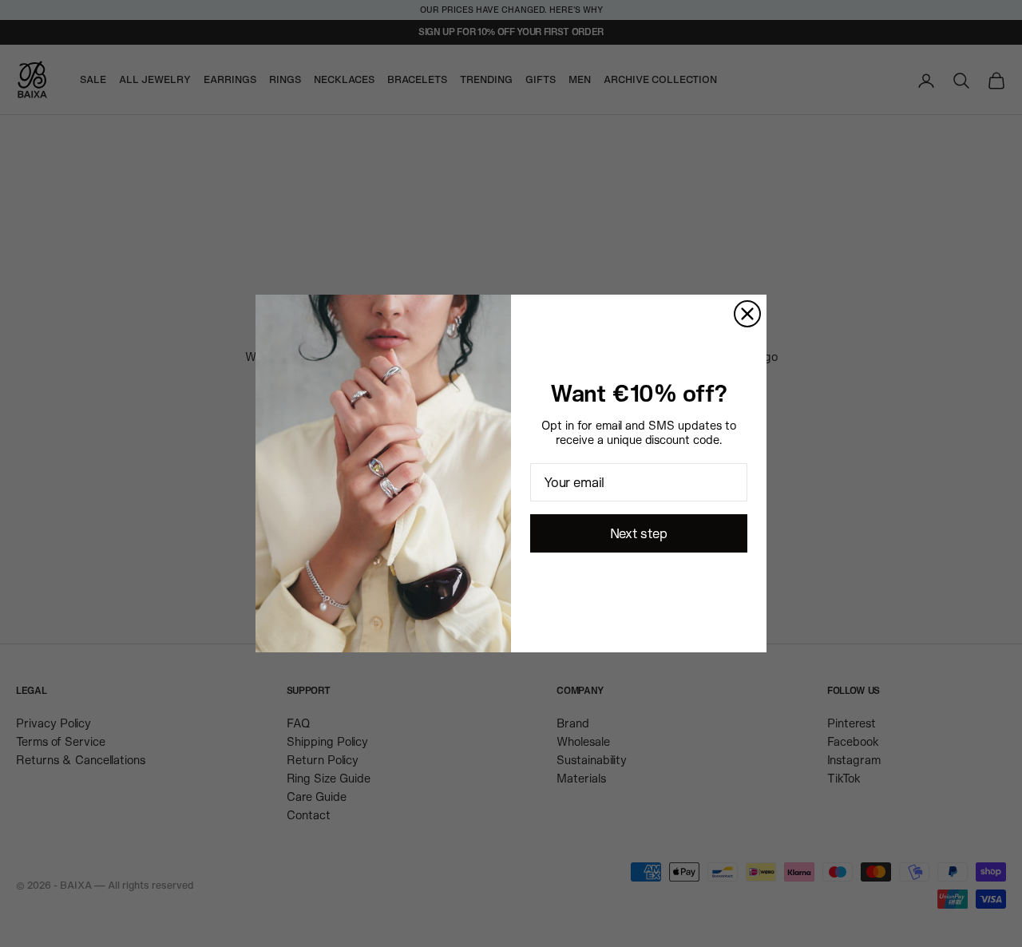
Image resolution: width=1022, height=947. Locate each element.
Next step (638, 533)
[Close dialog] (747, 314)
